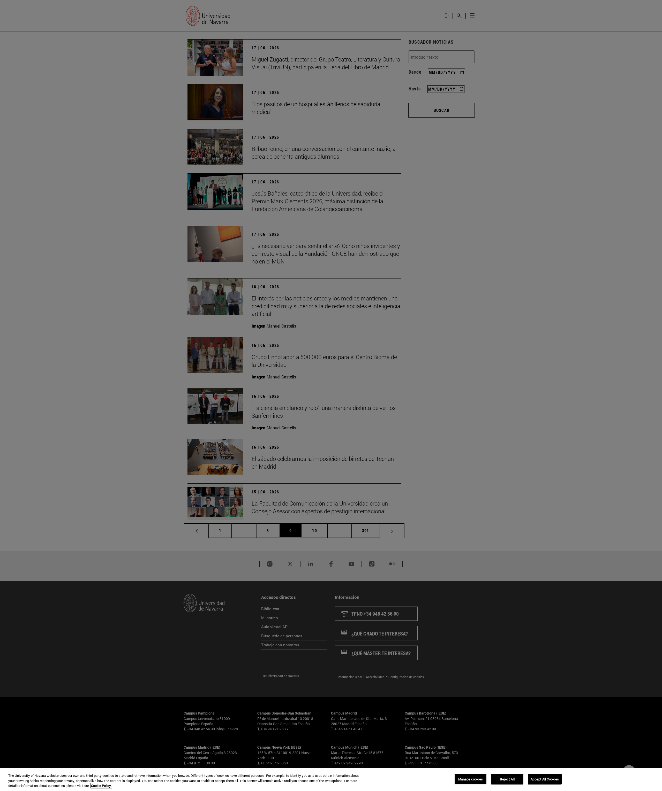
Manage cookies (470, 779)
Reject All (507, 779)
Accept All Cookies (545, 779)
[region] (331, 779)
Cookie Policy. (101, 785)
